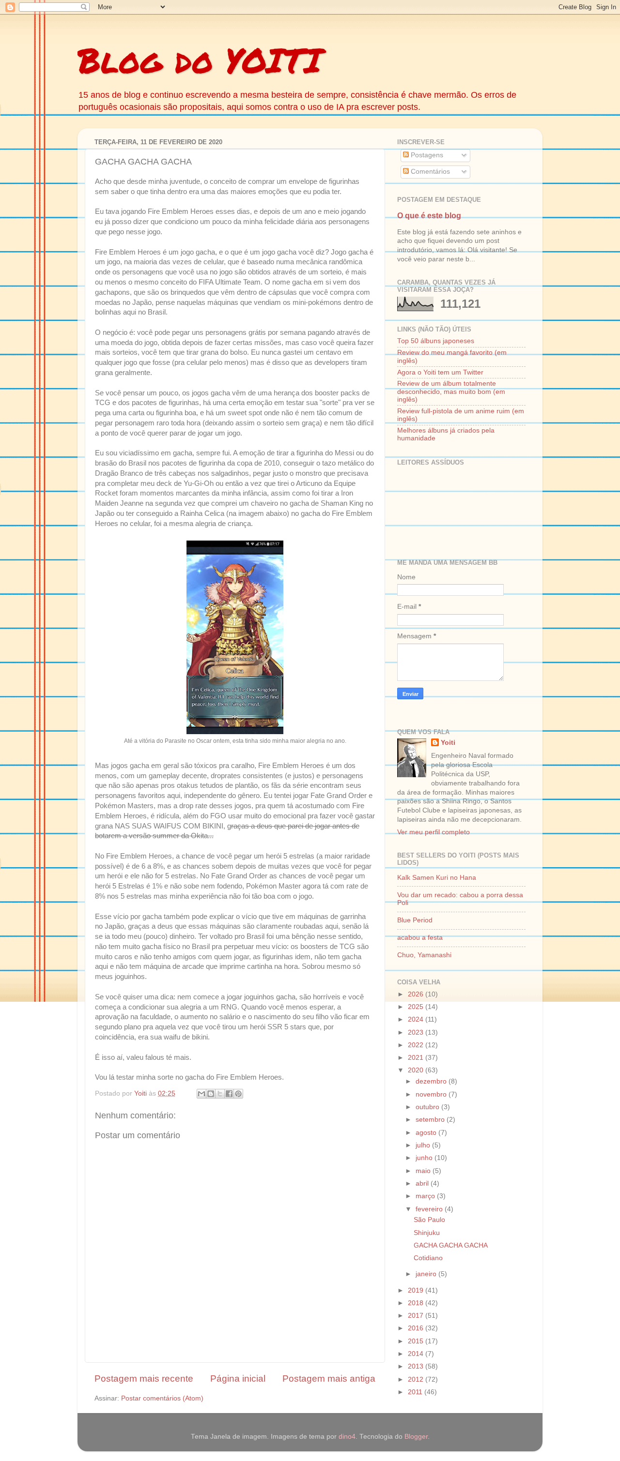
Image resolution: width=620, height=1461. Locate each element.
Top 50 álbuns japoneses (435, 341)
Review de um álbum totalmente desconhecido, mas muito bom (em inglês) (451, 391)
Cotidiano (428, 1258)
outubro (428, 1107)
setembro (431, 1119)
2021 (416, 1057)
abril (423, 1183)
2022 (416, 1045)
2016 (416, 1328)
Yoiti (448, 742)
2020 (416, 1070)
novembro (432, 1094)
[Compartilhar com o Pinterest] (238, 1094)
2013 (416, 1366)
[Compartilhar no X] (220, 1094)
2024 (416, 1019)
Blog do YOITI (200, 59)
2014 (416, 1353)
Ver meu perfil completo (433, 832)
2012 (416, 1379)
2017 (416, 1315)
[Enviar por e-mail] (201, 1094)
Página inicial (237, 1378)
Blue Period (415, 920)
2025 (416, 1006)
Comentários (429, 171)
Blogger (416, 1436)
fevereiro (430, 1209)
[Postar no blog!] (211, 1094)
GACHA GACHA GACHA (451, 1245)
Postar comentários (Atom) (162, 1398)
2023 (416, 1032)
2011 (416, 1392)
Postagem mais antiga (328, 1378)
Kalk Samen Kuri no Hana (436, 877)
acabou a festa (420, 937)
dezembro (432, 1081)
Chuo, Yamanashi (424, 955)
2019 (416, 1290)
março (426, 1196)
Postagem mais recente (143, 1378)
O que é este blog (429, 215)
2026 (416, 994)
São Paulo (429, 1219)
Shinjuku (427, 1232)
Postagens (426, 155)
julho (424, 1145)
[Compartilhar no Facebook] (229, 1094)
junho (425, 1157)
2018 (416, 1303)
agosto (427, 1132)
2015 (416, 1341)
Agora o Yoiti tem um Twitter (440, 372)
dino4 (347, 1436)
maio (424, 1171)
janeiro (427, 1274)
